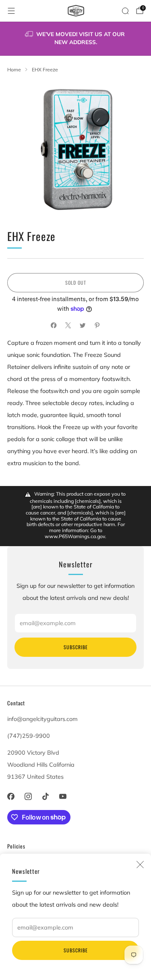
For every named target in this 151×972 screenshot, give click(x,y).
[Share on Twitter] (83, 325)
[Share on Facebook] (54, 325)
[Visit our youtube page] (63, 796)
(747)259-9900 (28, 735)
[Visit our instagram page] (28, 796)
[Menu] (11, 11)
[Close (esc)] (140, 864)
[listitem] (75, 39)
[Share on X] (68, 325)
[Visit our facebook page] (10, 796)
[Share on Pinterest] (97, 325)
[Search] (125, 11)
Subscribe (76, 950)
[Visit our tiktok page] (45, 796)
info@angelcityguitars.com (42, 719)
